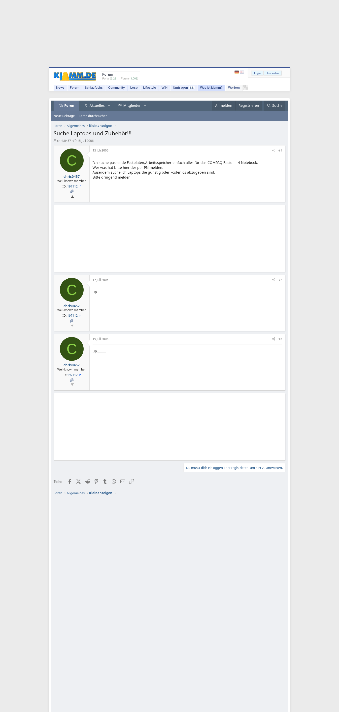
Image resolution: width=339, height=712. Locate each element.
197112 (72, 186)
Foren (69, 105)
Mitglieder (132, 105)
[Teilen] (274, 150)
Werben (234, 87)
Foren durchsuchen (93, 115)
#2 (280, 280)
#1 (280, 150)
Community (116, 87)
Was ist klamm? (211, 87)
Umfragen (183, 87)
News (60, 87)
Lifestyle (149, 87)
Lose (134, 87)
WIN (165, 87)
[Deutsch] (237, 72)
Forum (74, 87)
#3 (280, 339)
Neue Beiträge (64, 115)
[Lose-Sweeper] (245, 89)
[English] (242, 72)
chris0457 (64, 140)
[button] (109, 106)
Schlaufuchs (94, 87)
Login (257, 73)
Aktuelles (97, 105)
